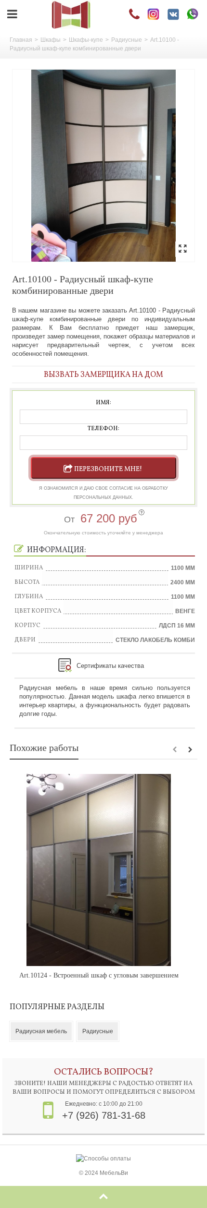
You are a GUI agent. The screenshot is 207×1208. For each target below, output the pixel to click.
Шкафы (50, 39)
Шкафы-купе (86, 39)
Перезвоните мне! (108, 469)
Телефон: (103, 429)
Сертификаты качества (110, 665)
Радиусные (126, 39)
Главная (21, 39)
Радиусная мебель (41, 1031)
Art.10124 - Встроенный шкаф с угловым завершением (99, 975)
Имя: (103, 403)
